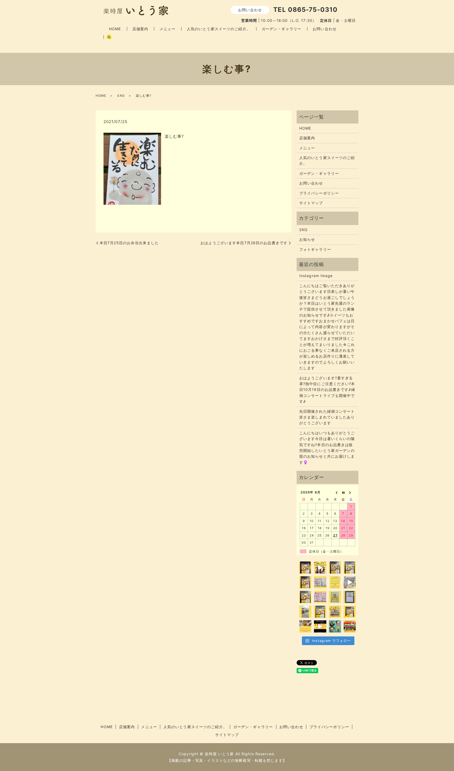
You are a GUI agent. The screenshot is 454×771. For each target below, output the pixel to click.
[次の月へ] (351, 492)
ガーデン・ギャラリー (281, 29)
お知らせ (307, 239)
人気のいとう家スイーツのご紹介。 (218, 29)
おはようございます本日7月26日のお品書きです (243, 243)
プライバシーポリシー (319, 193)
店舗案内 (140, 29)
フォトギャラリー (315, 249)
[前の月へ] (335, 492)
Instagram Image (316, 275)
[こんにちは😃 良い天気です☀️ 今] (305, 612)
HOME (115, 29)
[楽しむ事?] (132, 168)
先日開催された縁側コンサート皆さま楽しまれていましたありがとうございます (327, 417)
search (109, 37)
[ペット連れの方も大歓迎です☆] (335, 626)
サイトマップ (311, 203)
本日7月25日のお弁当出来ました (129, 243)
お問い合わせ (325, 29)
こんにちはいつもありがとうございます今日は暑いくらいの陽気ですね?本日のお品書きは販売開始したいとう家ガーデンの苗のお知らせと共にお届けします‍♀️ (327, 447)
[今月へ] (343, 492)
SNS (121, 96)
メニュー (167, 29)
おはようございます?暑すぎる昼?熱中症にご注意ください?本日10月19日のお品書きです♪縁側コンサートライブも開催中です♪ (327, 390)
